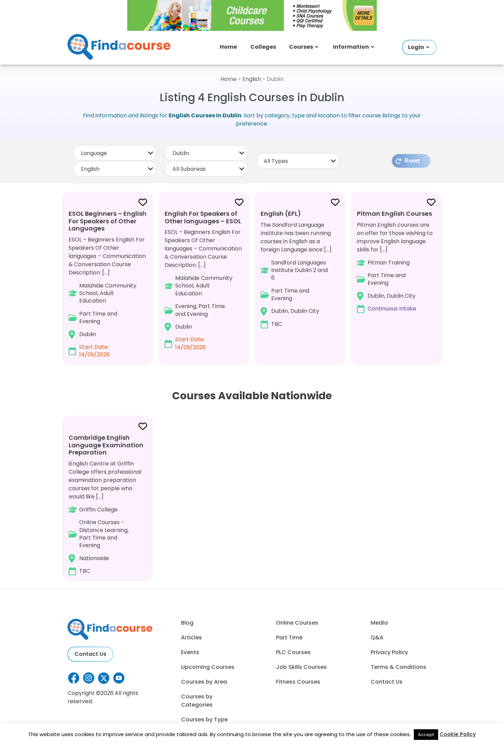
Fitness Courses (298, 682)
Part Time (289, 637)
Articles (191, 637)
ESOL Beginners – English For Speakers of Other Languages (107, 221)
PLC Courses (293, 652)
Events (190, 652)
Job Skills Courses (301, 667)
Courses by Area (204, 682)
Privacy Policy (389, 652)
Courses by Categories (197, 701)
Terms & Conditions (398, 667)
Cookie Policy (458, 734)
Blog (187, 623)
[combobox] (115, 153)
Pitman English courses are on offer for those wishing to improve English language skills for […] (395, 260)
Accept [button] (426, 734)
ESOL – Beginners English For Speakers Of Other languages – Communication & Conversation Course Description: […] (107, 284)
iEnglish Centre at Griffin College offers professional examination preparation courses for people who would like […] (106, 504)
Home (228, 47)
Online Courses (297, 623)
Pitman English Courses (394, 213)
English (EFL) (281, 213)
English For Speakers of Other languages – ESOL (203, 217)
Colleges (263, 47)
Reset (412, 161)
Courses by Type (204, 719)
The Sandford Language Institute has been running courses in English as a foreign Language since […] (296, 268)
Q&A (377, 637)
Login (416, 47)
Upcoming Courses (208, 667)
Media (379, 623)
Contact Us (90, 654)
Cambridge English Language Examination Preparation (106, 445)
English (251, 79)
